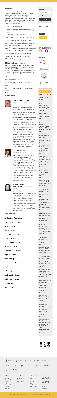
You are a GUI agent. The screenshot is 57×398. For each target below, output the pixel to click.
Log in (43, 384)
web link (41, 131)
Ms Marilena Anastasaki (13, 218)
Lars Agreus (9, 287)
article (41, 101)
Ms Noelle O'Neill (11, 246)
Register (42, 33)
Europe (31, 383)
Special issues (20, 381)
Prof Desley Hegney (12, 279)
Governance (8, 389)
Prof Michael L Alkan (13, 222)
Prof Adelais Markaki (21, 150)
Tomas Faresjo (10, 259)
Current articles (21, 378)
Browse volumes (21, 379)
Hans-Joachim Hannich (13, 263)
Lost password (45, 388)
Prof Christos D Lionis (22, 101)
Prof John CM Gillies (12, 234)
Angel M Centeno (10, 255)
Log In (41, 30)
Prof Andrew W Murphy (13, 242)
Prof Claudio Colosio (12, 275)
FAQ (6, 383)
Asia (31, 379)
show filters (42, 16)
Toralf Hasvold (10, 238)
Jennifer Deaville (11, 226)
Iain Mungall (9, 283)
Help (43, 389)
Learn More (43, 37)
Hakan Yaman (9, 271)
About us (7, 378)
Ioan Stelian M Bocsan (13, 250)
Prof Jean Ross (10, 267)
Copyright (7, 388)
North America (33, 386)
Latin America (33, 384)
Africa (31, 378)
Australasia (32, 381)
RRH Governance (9, 92)
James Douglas (10, 230)
